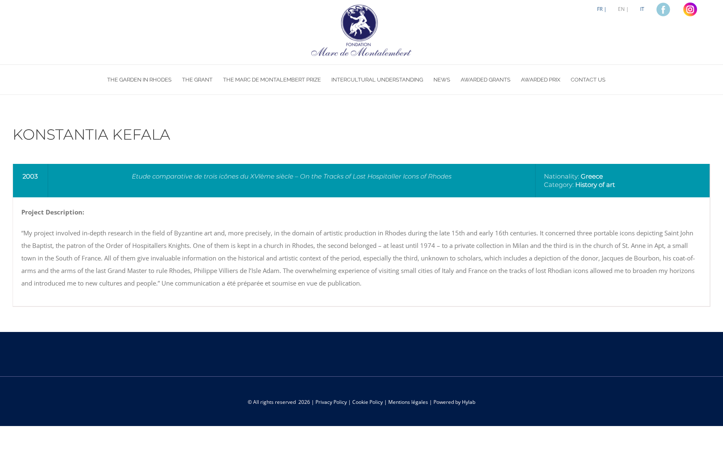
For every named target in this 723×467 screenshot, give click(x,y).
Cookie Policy (367, 402)
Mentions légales (408, 402)
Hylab (468, 402)
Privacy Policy (331, 402)
